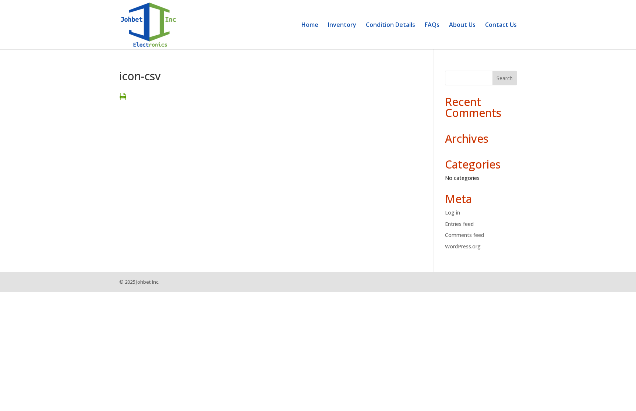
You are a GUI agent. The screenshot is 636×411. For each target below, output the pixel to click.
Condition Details (390, 25)
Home (309, 25)
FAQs (432, 25)
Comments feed (464, 234)
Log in (452, 212)
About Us (462, 25)
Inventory (342, 25)
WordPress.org (463, 246)
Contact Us (501, 25)
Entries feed (459, 223)
